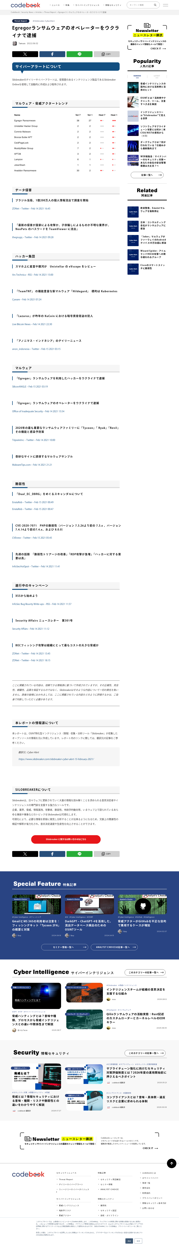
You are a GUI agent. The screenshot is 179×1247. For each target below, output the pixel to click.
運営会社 (146, 1188)
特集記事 (102, 1173)
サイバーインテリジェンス (87, 5)
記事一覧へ (147, 175)
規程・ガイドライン (110, 1215)
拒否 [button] (138, 1241)
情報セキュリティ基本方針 (154, 1203)
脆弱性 (104, 1205)
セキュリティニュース (66, 1173)
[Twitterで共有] (25, 54)
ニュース (56, 5)
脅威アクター (65, 1215)
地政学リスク (65, 1210)
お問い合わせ (148, 1208)
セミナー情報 (107, 1184)
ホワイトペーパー (150, 1178)
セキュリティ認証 (109, 1210)
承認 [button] (129, 1241)
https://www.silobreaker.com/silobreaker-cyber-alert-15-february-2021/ (56, 759)
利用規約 (146, 1193)
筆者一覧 (146, 1183)
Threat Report (66, 1179)
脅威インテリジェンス (69, 1205)
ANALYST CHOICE (110, 1189)
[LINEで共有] (80, 54)
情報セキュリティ (113, 5)
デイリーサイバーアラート (71, 1184)
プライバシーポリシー (152, 1198)
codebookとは (149, 1173)
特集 (68, 5)
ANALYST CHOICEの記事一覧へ (113, 947)
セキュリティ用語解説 (111, 1179)
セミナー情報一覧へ (63, 947)
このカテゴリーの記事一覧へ (144, 972)
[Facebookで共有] (52, 54)
